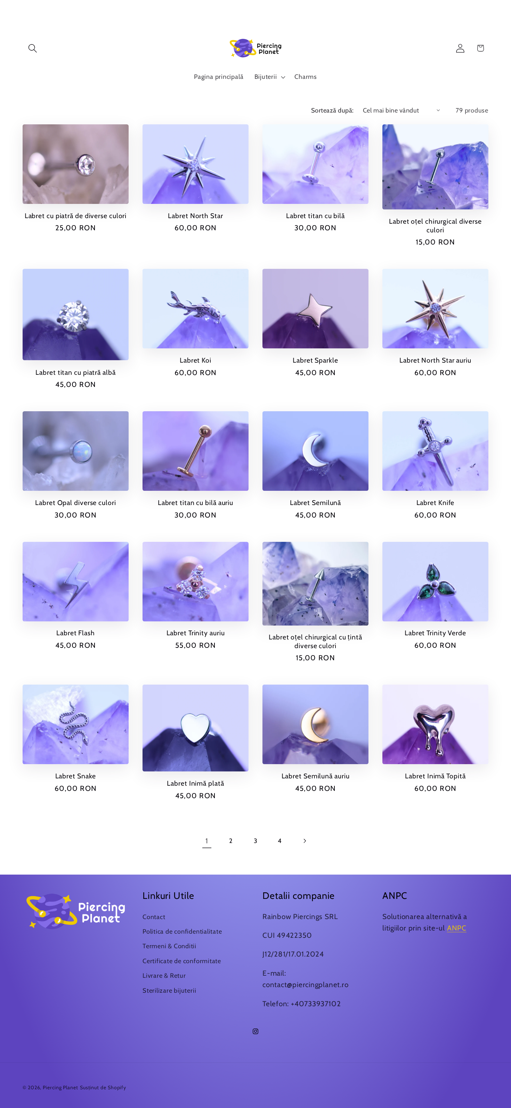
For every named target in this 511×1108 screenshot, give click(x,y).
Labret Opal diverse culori (75, 502)
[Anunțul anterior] (163, 13)
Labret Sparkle (315, 360)
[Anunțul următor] (348, 13)
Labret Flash (75, 633)
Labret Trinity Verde (435, 633)
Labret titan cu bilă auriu (195, 502)
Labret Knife (435, 502)
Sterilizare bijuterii (169, 990)
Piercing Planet (60, 1087)
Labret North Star (195, 216)
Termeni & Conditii (169, 946)
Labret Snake (75, 776)
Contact (154, 917)
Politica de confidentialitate (182, 931)
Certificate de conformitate (182, 961)
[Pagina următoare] (304, 841)
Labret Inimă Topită (435, 776)
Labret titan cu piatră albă (75, 372)
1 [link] (206, 840)
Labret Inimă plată (195, 783)
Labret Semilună (315, 502)
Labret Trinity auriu (196, 633)
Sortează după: (332, 110)
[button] (32, 48)
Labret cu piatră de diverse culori (76, 216)
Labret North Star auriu (435, 360)
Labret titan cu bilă (315, 216)
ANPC (457, 928)
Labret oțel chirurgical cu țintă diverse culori (315, 641)
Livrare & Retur (164, 975)
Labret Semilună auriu (316, 776)
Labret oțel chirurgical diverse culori (435, 225)
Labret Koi (195, 360)
